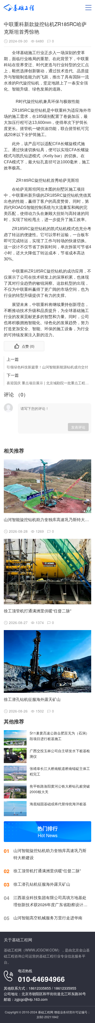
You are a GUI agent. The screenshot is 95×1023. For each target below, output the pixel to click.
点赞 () (28, 346)
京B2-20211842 (47, 1017)
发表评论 (78, 427)
